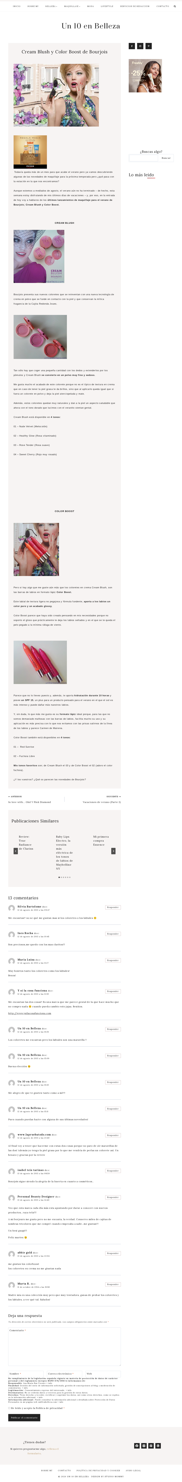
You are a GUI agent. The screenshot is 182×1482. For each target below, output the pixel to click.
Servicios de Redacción (135, 6)
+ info (49, 1383)
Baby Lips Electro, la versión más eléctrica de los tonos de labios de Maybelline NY (64, 852)
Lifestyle (107, 6)
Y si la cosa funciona (32, 990)
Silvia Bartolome (29, 906)
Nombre (15, 1373)
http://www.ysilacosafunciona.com (29, 1013)
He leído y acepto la (38, 1408)
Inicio (17, 6)
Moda (90, 6)
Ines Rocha (25, 933)
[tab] (59, 877)
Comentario (17, 1330)
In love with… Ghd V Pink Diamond (29, 799)
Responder (113, 907)
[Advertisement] (65, 489)
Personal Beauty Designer (36, 1196)
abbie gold (25, 1252)
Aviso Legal (133, 1470)
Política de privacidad (49, 1408)
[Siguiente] (113, 851)
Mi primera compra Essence (101, 840)
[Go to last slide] (16, 851)
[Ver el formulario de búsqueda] (175, 6)
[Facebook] (137, 1446)
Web (89, 1373)
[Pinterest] (151, 1446)
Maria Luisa (26, 959)
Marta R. (24, 1283)
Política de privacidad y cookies (98, 1470)
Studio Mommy (114, 1476)
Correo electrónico (61, 1373)
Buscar (166, 157)
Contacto (163, 6)
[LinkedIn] (158, 1446)
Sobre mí (33, 6)
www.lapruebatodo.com (34, 1134)
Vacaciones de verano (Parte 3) (102, 799)
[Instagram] (144, 1446)
